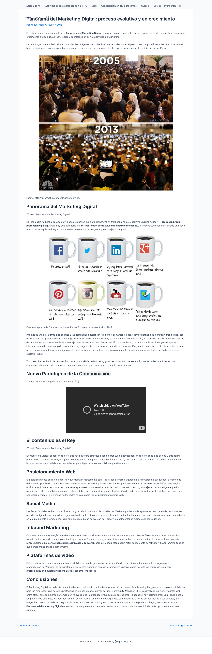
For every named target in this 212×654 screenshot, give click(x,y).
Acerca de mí (33, 5)
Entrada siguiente (181, 625)
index (39, 17)
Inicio (49, 17)
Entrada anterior (30, 625)
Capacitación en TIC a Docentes (119, 5)
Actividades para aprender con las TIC (66, 5)
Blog (94, 5)
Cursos (145, 5)
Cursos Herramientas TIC (167, 5)
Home (28, 17)
